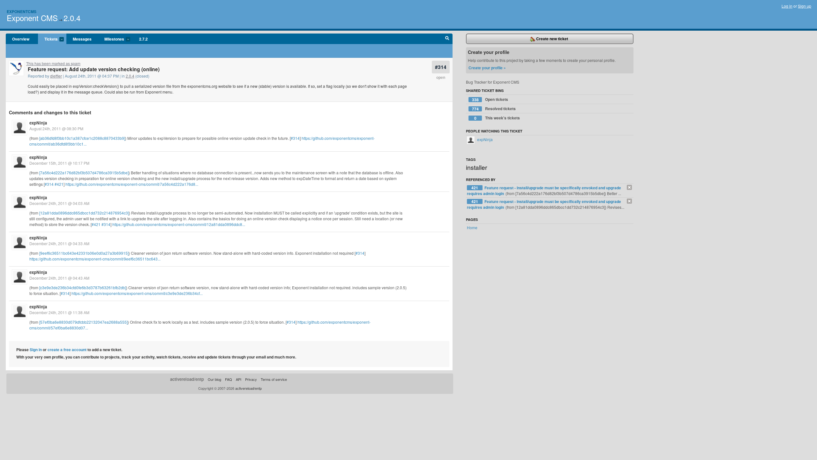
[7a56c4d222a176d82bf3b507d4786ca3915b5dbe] (84, 172)
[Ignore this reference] (629, 187)
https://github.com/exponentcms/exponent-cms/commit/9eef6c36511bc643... (95, 258)
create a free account (67, 349)
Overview (20, 39)
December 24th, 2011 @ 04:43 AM (59, 278)
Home (472, 227)
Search (447, 39)
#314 (440, 67)
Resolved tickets (494, 109)
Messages (82, 39)
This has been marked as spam (53, 63)
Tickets (48, 39)
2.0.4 (72, 17)
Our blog (214, 379)
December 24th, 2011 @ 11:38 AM (59, 312)
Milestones (111, 39)
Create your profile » (487, 68)
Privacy (251, 379)
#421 (59, 184)
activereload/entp (187, 379)
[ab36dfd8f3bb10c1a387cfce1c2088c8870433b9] (82, 138)
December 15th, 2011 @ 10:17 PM (59, 163)
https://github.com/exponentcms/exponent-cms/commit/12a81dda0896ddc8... (178, 224)
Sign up (804, 6)
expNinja (38, 123)
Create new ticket (551, 38)
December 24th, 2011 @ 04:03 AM (59, 203)
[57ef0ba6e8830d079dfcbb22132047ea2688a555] (83, 322)
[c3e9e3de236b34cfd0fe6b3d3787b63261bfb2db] (82, 287)
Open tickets (490, 99)
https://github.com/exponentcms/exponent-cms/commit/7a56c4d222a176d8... (131, 184)
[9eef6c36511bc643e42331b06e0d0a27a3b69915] (84, 253)
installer (476, 167)
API (238, 379)
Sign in (36, 349)
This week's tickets (497, 118)
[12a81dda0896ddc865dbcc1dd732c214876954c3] (84, 212)
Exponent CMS (32, 17)
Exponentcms (21, 11)
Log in (787, 6)
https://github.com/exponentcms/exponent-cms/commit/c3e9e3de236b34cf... (137, 293)
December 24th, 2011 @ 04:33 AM (59, 243)
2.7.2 (143, 39)
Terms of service (274, 379)
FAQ (228, 379)
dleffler (56, 76)
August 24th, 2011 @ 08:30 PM (56, 128)
